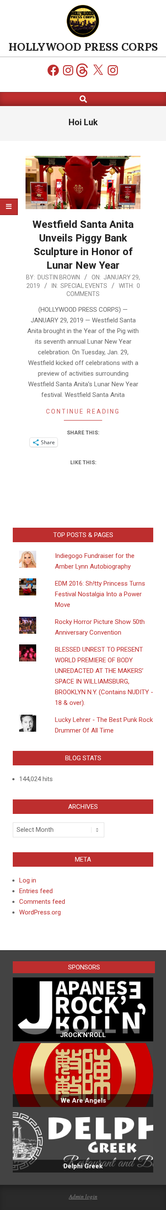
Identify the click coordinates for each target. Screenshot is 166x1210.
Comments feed (42, 901)
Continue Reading (83, 411)
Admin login (83, 1196)
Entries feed (36, 891)
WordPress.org (40, 912)
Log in (27, 880)
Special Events (83, 285)
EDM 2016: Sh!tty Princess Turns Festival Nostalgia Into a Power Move (100, 594)
